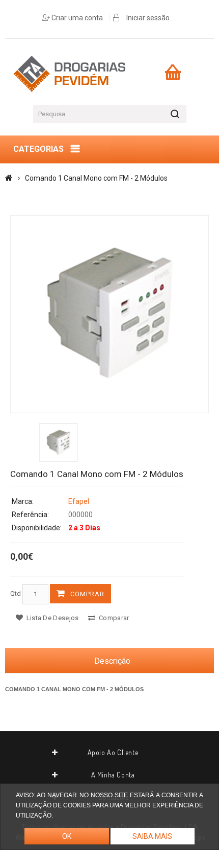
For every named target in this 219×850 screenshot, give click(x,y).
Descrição (112, 661)
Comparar (113, 618)
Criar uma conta (77, 18)
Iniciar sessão (148, 18)
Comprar (87, 594)
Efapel (78, 501)
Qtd (15, 593)
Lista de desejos (51, 618)
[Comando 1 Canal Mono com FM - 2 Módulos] (109, 314)
